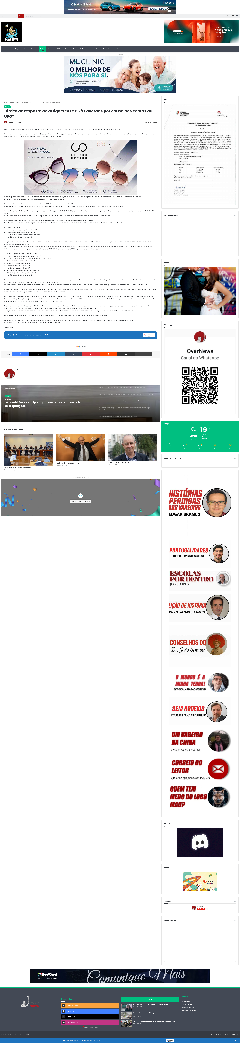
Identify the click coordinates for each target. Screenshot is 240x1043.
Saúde (110, 49)
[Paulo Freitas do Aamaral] (200, 608)
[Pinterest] (91, 354)
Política (42, 49)
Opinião (67, 49)
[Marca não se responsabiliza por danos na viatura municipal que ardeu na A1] (126, 1015)
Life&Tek (58, 49)
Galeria (75, 49)
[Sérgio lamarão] (200, 682)
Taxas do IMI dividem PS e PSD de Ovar (17, 468)
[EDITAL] (200, 154)
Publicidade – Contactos (188, 1010)
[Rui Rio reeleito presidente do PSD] (80, 447)
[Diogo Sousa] (200, 554)
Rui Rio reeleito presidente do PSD (67, 463)
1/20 (69, 593)
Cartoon (82, 49)
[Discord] (200, 842)
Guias (117, 49)
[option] (80, 403)
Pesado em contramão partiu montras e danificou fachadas (154, 1021)
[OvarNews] (11, 32)
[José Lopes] (200, 581)
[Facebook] (20, 354)
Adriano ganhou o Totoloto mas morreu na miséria (150, 1004)
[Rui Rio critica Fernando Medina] (132, 447)
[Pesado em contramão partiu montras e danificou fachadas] (126, 1023)
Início (4, 49)
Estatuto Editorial (186, 1004)
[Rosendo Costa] (200, 740)
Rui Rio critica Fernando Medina (119, 462)
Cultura (26, 49)
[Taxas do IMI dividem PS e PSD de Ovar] (28, 450)
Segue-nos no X (170, 920)
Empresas (34, 49)
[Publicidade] (200, 314)
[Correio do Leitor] (200, 769)
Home (7, 102)
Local (10, 49)
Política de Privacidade (188, 1007)
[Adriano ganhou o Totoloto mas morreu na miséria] (126, 1007)
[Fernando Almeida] (200, 711)
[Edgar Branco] (200, 505)
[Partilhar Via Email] (126, 354)
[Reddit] (108, 354)
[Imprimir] (144, 354)
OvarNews (10, 122)
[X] (38, 354)
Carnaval (50, 49)
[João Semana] (200, 646)
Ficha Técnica (185, 1001)
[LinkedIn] (56, 354)
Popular (150, 999)
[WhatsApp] (200, 372)
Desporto (18, 49)
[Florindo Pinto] (200, 797)
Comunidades (100, 49)
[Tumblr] (73, 354)
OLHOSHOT (235, 1035)
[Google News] (80, 347)
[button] (120, 1040)
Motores (90, 49)
